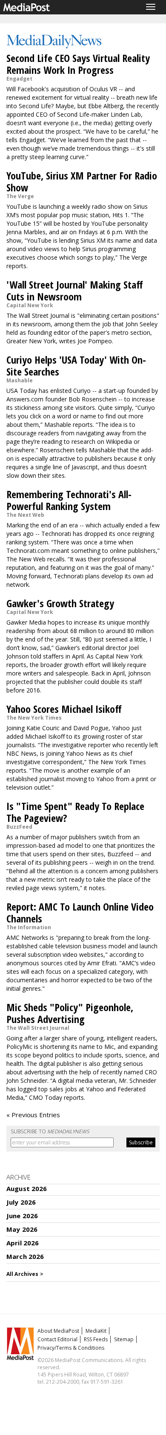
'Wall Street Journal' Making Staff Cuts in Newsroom (74, 290)
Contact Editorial (57, 1339)
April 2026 (22, 1243)
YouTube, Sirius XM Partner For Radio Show (81, 181)
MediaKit (96, 1330)
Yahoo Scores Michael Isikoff (64, 709)
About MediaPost (58, 1330)
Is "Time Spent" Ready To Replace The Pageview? (75, 812)
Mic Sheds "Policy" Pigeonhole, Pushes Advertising (69, 1013)
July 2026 (21, 1202)
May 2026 (21, 1229)
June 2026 (22, 1215)
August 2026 (26, 1188)
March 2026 (25, 1256)
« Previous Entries (33, 1114)
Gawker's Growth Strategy (60, 603)
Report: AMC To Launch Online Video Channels (80, 912)
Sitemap (124, 1339)
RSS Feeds (96, 1339)
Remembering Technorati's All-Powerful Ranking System (69, 500)
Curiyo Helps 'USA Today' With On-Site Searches (76, 365)
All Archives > (24, 1274)
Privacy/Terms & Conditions (70, 1347)
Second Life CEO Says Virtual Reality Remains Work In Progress (78, 64)
